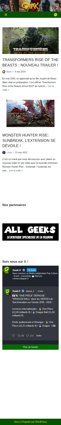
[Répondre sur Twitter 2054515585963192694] (14, 336)
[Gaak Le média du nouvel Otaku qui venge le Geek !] (30, 5)
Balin (9, 72)
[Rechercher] (55, 14)
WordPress (41, 421)
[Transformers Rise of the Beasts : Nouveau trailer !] (30, 40)
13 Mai (40, 291)
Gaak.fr (16, 291)
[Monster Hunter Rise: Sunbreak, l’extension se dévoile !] (30, 113)
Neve (17, 421)
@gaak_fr (30, 291)
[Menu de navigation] (5, 14)
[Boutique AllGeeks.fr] (30, 250)
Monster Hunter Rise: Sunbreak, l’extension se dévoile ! (29, 140)
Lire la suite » (16, 170)
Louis (9, 152)
